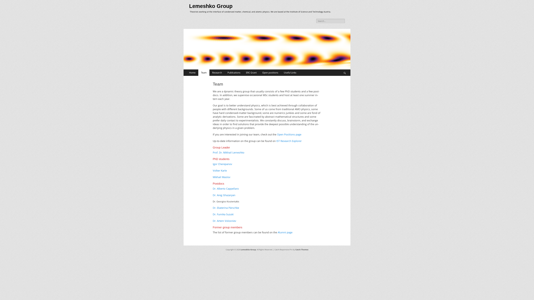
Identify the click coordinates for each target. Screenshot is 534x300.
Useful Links (290, 72)
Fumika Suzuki (225, 214)
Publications (234, 72)
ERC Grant (251, 72)
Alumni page (285, 232)
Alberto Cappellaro (228, 188)
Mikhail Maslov (221, 177)
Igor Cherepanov (222, 164)
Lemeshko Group (211, 6)
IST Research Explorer (289, 141)
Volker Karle (220, 170)
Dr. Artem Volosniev (224, 220)
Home (192, 72)
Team (204, 72)
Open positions (270, 72)
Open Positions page (289, 134)
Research (217, 72)
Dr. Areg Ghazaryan (224, 195)
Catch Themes (301, 249)
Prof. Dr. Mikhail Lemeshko (228, 152)
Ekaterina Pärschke (228, 207)
